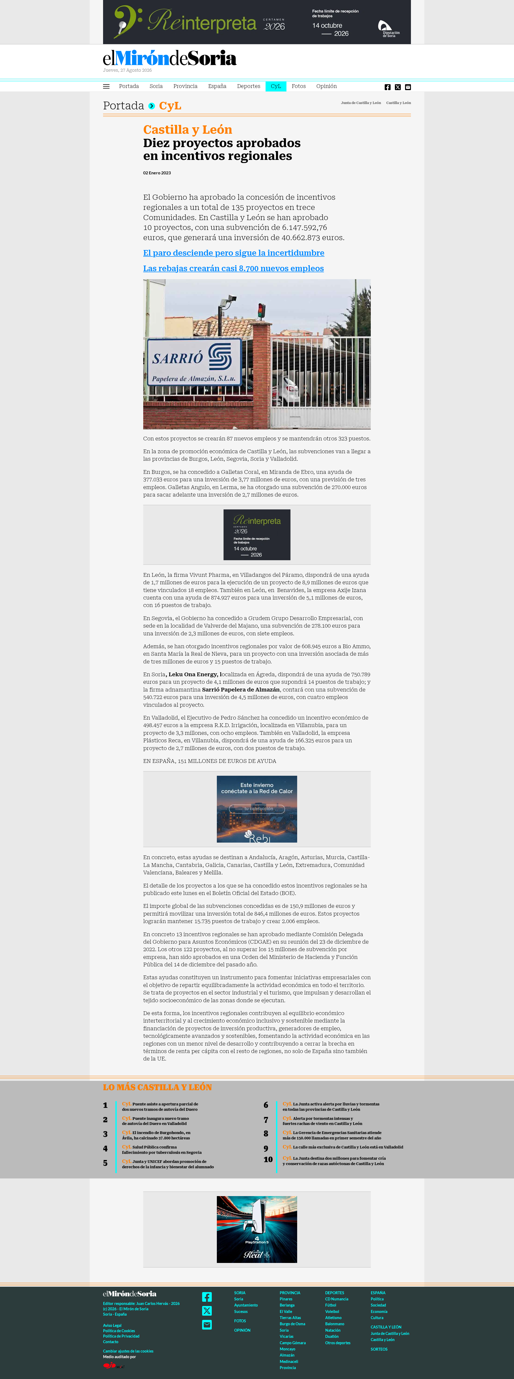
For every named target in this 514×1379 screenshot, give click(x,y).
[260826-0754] (257, 21)
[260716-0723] (257, 1229)
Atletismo (333, 1317)
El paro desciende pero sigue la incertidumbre (233, 253)
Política (377, 1299)
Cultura (377, 1317)
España (217, 86)
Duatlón (332, 1336)
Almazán (287, 1355)
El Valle (286, 1311)
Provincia (185, 86)
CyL (276, 86)
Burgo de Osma (292, 1324)
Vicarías (286, 1336)
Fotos (299, 86)
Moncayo (287, 1349)
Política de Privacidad (121, 1336)
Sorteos (379, 1349)
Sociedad (378, 1305)
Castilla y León (398, 103)
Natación (333, 1330)
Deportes (248, 86)
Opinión (326, 86)
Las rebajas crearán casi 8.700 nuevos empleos (233, 268)
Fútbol (330, 1305)
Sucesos (241, 1311)
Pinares (286, 1299)
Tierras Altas (290, 1317)
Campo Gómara (293, 1342)
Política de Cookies (119, 1330)
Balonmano (334, 1324)
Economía (379, 1311)
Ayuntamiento (246, 1305)
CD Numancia (336, 1299)
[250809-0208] (257, 809)
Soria (156, 86)
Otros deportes (337, 1342)
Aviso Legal (112, 1325)
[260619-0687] (257, 534)
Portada (129, 86)
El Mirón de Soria (170, 58)
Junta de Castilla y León (361, 103)
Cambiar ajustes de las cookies (128, 1351)
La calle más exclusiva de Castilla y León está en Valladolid (343, 1147)
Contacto (110, 1341)
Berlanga (287, 1305)
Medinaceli (289, 1361)
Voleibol (332, 1311)
